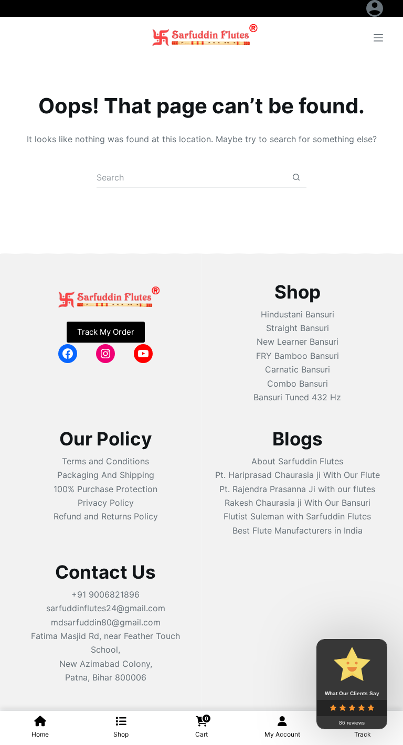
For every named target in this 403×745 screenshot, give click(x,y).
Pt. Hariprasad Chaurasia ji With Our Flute (297, 475)
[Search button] (296, 177)
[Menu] (378, 37)
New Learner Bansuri (297, 341)
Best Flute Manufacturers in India (297, 530)
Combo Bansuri (297, 383)
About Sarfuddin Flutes (297, 461)
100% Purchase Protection (105, 489)
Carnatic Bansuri (297, 369)
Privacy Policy (106, 502)
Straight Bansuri (297, 328)
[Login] (374, 8)
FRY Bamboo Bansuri (297, 355)
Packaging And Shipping (105, 475)
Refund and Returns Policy (106, 516)
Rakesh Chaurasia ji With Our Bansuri (297, 502)
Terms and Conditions (105, 461)
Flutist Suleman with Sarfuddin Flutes (297, 516)
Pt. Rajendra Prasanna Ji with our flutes (297, 489)
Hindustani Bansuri (297, 314)
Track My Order (105, 332)
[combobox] (191, 177)
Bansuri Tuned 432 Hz (297, 397)
